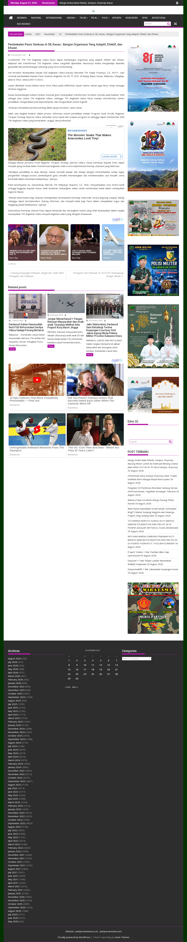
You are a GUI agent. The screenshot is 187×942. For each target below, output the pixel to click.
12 (100, 664)
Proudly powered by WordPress (74, 937)
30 (77, 678)
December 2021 (16, 854)
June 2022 (13, 833)
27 (108, 674)
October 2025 (15, 693)
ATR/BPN (116, 18)
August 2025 (14, 700)
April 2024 (13, 756)
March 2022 (14, 844)
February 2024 (15, 763)
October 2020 (15, 903)
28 (116, 674)
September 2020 (16, 907)
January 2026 (14, 683)
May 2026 (13, 669)
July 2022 (12, 830)
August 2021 (14, 868)
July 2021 (12, 872)
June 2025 (13, 707)
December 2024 (16, 728)
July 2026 (12, 662)
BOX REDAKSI (23, 24)
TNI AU (13, 264)
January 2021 (14, 893)
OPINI (144, 18)
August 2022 (14, 826)
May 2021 (13, 879)
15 (69, 669)
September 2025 (16, 697)
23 (77, 674)
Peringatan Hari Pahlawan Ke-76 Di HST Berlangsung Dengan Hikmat (98, 275)
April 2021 (13, 882)
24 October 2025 (95, 320)
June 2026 (13, 665)
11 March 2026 (17, 320)
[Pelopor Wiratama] (11, 17)
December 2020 (16, 896)
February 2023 (15, 805)
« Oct (67, 687)
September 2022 (16, 823)
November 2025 (16, 690)
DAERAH (71, 18)
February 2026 (15, 679)
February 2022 (15, 847)
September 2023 (16, 781)
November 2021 (16, 858)
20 (108, 669)
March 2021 (14, 886)
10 (85, 664)
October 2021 (15, 861)
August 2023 (14, 784)
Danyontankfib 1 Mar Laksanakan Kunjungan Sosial (153, 569)
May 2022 (13, 837)
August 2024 (14, 742)
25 (92, 674)
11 (92, 664)
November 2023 (16, 774)
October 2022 (15, 819)
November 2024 (16, 732)
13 (108, 664)
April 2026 (13, 672)
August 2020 (14, 910)
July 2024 (12, 746)
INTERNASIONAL (54, 18)
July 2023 (12, 788)
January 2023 (14, 809)
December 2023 (16, 770)
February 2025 (15, 721)
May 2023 (13, 795)
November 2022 (16, 816)
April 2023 (13, 798)
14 (116, 664)
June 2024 (13, 749)
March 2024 (14, 760)
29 (69, 678)
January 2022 (14, 851)
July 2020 (12, 914)
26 (100, 674)
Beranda (22, 18)
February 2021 (15, 889)
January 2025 (14, 725)
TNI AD (82, 18)
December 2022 (16, 812)
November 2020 (16, 900)
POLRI (105, 18)
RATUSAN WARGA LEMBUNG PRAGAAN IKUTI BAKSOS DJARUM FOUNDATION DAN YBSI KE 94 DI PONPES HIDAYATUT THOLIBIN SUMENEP (152, 540)
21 (116, 669)
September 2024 (16, 739)
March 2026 (14, 676)
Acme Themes (122, 937)
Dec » (75, 687)
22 (69, 674)
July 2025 (12, 704)
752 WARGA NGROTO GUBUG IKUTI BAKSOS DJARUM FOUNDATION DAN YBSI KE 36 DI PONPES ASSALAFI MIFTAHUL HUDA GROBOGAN (153, 524)
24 (85, 674)
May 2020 (13, 921)
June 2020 (13, 917)
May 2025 (13, 711)
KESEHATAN (131, 18)
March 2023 (14, 802)
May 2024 (13, 753)
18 (92, 669)
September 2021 (16, 865)
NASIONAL (36, 18)
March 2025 (14, 718)
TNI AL (94, 18)
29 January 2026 (56, 315)
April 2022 (13, 840)
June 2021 (13, 875)
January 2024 (14, 767)
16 (77, 669)
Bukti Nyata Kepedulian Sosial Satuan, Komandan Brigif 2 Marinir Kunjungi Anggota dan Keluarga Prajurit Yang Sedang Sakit (152, 512)
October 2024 (15, 735)
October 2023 (15, 777)
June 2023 (13, 791)
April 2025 (13, 714)
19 (100, 669)
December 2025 (16, 686)
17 (85, 669)
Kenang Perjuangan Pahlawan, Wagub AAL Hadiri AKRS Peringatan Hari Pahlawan (36, 275)
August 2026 (14, 658)
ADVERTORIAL (159, 18)
